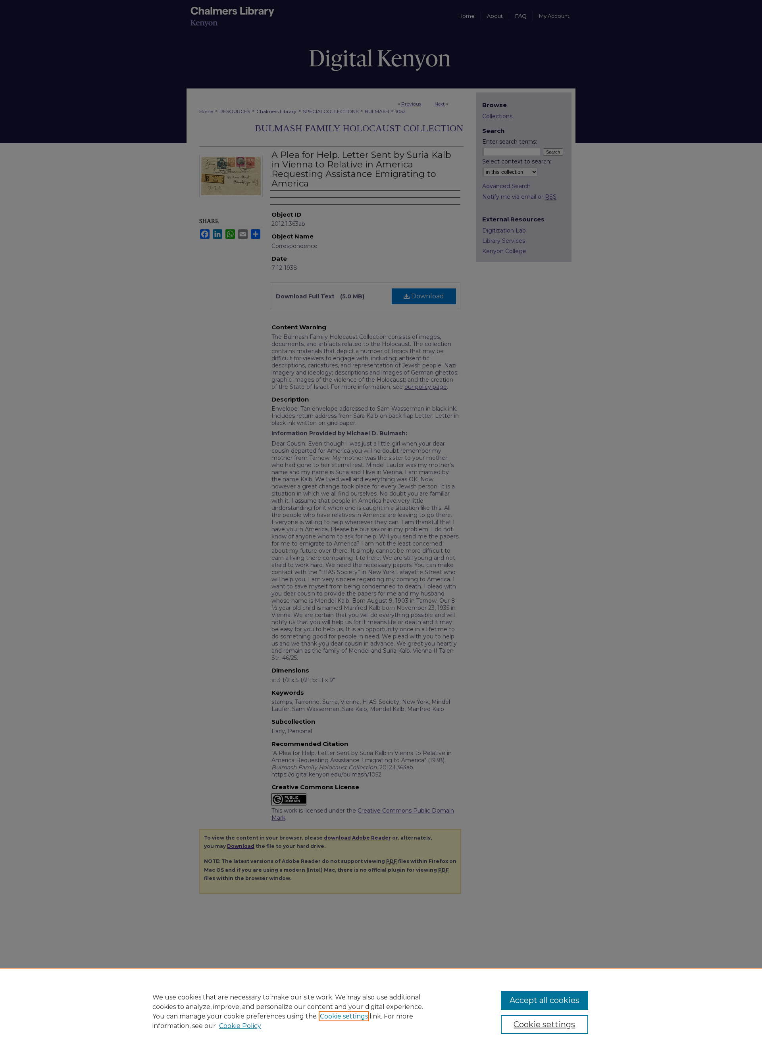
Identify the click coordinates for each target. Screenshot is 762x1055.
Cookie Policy (240, 1026)
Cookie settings (344, 1016)
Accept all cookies (544, 1000)
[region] (381, 1011)
